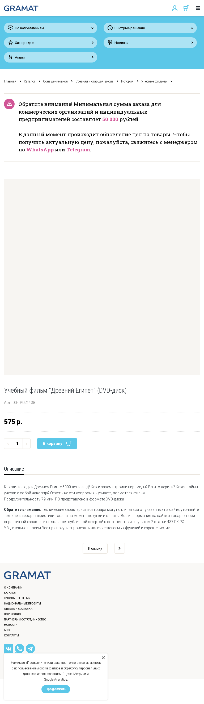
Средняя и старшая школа (94, 81)
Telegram (78, 149)
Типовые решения (17, 598)
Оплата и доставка (18, 608)
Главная (10, 81)
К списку (95, 548)
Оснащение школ (55, 81)
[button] (102, 277)
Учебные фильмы (154, 81)
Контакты (11, 635)
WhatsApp (40, 149)
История (127, 81)
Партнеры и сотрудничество (25, 619)
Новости (10, 624)
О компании (13, 587)
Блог (7, 630)
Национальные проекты (22, 603)
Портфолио (12, 614)
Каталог (29, 81)
